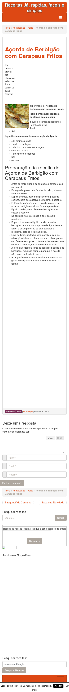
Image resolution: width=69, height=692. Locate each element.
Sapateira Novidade (52, 502)
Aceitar (58, 685)
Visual (50, 437)
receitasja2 (28, 411)
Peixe (30, 27)
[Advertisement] (40, 83)
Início (7, 27)
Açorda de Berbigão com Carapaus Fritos (33, 52)
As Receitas (19, 27)
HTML (60, 437)
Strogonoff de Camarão (18, 502)
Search (61, 517)
